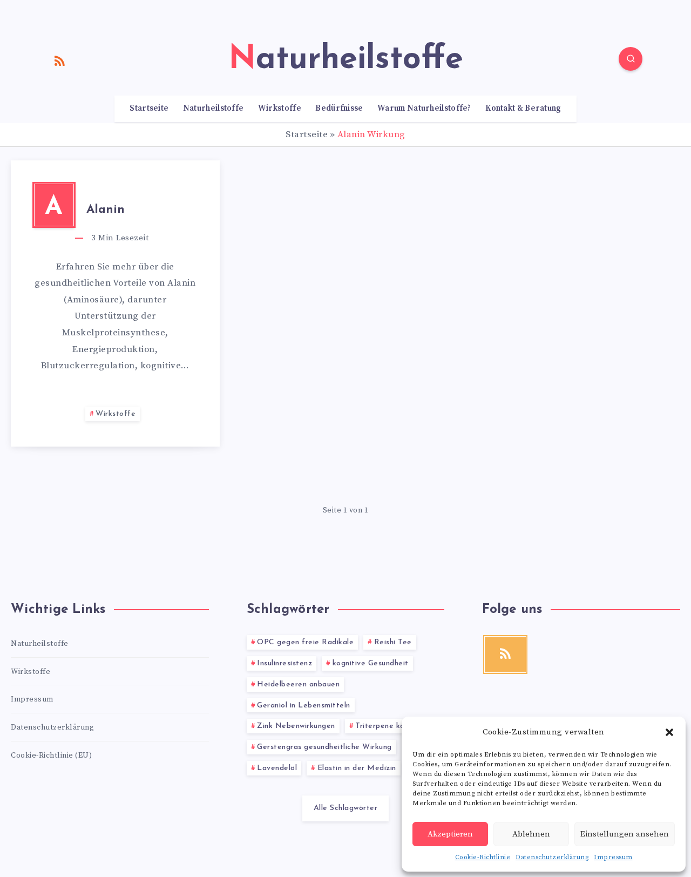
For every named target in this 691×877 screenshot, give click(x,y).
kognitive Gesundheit (371, 663)
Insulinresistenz (284, 663)
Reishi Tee (393, 642)
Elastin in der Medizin (356, 768)
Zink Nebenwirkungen (296, 726)
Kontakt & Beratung (523, 108)
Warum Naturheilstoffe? (424, 108)
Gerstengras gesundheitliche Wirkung (324, 747)
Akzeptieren (450, 834)
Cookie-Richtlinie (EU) (51, 755)
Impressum (613, 857)
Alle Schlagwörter (346, 808)
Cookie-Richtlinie (483, 857)
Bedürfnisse (339, 108)
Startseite (149, 108)
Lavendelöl (277, 768)
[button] (669, 732)
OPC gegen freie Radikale (305, 642)
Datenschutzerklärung (552, 857)
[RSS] (60, 60)
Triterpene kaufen (388, 726)
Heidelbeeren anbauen (298, 684)
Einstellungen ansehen (624, 834)
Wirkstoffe (279, 108)
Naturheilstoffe (213, 108)
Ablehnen (531, 834)
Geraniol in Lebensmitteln (303, 705)
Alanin (105, 210)
